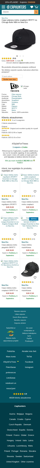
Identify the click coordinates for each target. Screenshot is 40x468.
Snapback (15, 100)
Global (23, 435)
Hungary (10, 440)
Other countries (27, 462)
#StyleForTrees (10, 362)
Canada (12, 419)
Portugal (14, 451)
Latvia (30, 440)
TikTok (29, 357)
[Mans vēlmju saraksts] (32, 7)
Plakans (14, 106)
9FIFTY (14, 108)
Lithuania (11, 446)
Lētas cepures (20, 314)
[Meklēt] (36, 12)
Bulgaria (28, 414)
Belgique (20, 414)
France (16, 435)
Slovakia (32, 451)
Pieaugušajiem (17, 98)
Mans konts (11, 357)
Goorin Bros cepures (20, 317)
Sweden (18, 456)
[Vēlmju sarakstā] (15, 191)
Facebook (29, 362)
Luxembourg (21, 446)
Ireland (18, 440)
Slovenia (10, 456)
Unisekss (15, 102)
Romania (23, 451)
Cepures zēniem (20, 323)
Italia (25, 440)
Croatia (20, 419)
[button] (17, 56)
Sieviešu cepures (20, 320)
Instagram (29, 367)
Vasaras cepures (20, 311)
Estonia (30, 430)
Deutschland (12, 430)
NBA (13, 104)
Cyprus (28, 419)
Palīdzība (11, 351)
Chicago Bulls (16, 96)
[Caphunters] (12, 6)
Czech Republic (15, 425)
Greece (31, 435)
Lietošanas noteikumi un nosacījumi (11, 383)
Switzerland (28, 456)
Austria (12, 414)
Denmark (27, 425)
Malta (30, 446)
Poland (7, 451)
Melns (14, 110)
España (22, 430)
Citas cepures (16, 94)
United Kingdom (12, 462)
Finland (9, 435)
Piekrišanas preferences (11, 370)
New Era (5, 18)
